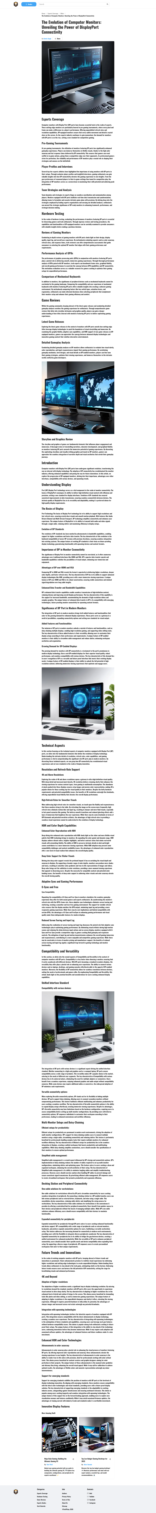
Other (62, 13)
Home (43, 13)
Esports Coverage (53, 13)
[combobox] (72, 4)
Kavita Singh (47, 38)
